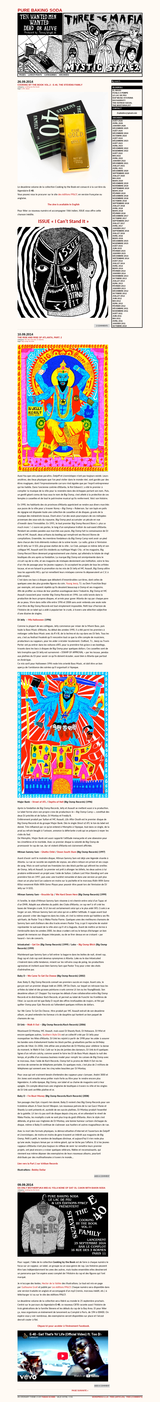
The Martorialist (121, 105)
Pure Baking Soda (40, 10)
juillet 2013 (118, 281)
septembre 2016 (120, 231)
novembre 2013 (120, 276)
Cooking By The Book (32, 87)
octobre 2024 (119, 136)
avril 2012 (117, 303)
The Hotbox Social (122, 103)
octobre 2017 (119, 218)
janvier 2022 (119, 161)
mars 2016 (117, 238)
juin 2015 (117, 248)
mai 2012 (116, 301)
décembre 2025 (120, 128)
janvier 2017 (119, 228)
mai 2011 (116, 318)
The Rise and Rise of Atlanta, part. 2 (40, 337)
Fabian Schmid (48, 1397)
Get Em (36, 944)
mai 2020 (116, 178)
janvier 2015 (119, 253)
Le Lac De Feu (119, 95)
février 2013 (118, 286)
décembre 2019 (120, 183)
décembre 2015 (120, 241)
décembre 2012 (120, 291)
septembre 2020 (120, 173)
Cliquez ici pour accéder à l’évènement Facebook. (64, 1326)
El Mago (116, 90)
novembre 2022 (120, 151)
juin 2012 (117, 298)
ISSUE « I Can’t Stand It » (63, 221)
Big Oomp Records (28, 341)
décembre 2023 (120, 141)
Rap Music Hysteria (122, 98)
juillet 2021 (118, 166)
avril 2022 (117, 158)
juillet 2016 (118, 233)
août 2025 (117, 131)
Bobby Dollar (39, 1170)
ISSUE (28, 88)
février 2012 (118, 306)
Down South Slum (66, 852)
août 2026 (117, 121)
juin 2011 (117, 316)
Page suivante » (80, 1390)
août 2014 (117, 261)
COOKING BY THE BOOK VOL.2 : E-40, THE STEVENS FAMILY (50, 85)
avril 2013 (117, 283)
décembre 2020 (120, 171)
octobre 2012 (119, 293)
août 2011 (117, 313)
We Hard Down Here (67, 894)
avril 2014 (117, 266)
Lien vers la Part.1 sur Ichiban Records (38, 1163)
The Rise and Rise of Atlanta (34, 339)
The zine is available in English (64, 204)
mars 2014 (117, 268)
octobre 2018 (119, 201)
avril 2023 (117, 146)
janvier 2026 (119, 126)
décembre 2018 (120, 196)
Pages (22, 75)
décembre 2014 (120, 256)
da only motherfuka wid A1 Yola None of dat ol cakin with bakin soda (61, 1188)
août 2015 (117, 246)
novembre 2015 (120, 243)
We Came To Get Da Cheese (42, 976)
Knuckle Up (47, 894)
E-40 (23, 88)
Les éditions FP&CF (61, 1287)
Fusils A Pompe (120, 93)
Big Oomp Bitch (87, 944)
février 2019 (118, 193)
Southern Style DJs (51, 1035)
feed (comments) (134, 1397)
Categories (50, 75)
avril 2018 (117, 208)
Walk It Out (33, 1025)
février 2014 (118, 271)
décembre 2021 (120, 163)
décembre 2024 (120, 133)
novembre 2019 (120, 186)
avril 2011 (117, 321)
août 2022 (117, 153)
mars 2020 (117, 181)
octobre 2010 (119, 326)
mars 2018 (117, 211)
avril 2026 (117, 123)
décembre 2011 (120, 308)
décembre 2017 (120, 216)
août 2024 (117, 138)
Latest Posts (35, 75)
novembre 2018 (120, 198)
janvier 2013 (119, 288)
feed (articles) (117, 1397)
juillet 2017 (118, 223)
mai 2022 (116, 156)
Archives (64, 75)
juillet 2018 (118, 206)
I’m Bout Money (36, 1096)
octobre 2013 (119, 278)
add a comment (101, 1176)
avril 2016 (117, 236)
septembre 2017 (120, 221)
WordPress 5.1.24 (100, 1397)
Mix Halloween (36, 620)
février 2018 (118, 213)
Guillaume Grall (30, 1287)
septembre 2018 (120, 203)
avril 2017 (117, 226)
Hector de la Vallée (51, 1283)
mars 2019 (117, 191)
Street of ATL (39, 802)
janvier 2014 (119, 273)
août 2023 (117, 143)
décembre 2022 (120, 148)
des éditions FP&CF (67, 194)
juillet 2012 (118, 296)
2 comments (102, 326)
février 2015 (118, 251)
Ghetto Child (48, 852)
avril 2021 (117, 168)
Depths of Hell (55, 802)
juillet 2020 (118, 176)
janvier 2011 (118, 323)
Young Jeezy (72, 583)
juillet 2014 (118, 263)
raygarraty (119, 100)
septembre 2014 (120, 258)
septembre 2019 (120, 188)
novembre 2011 (120, 311)
